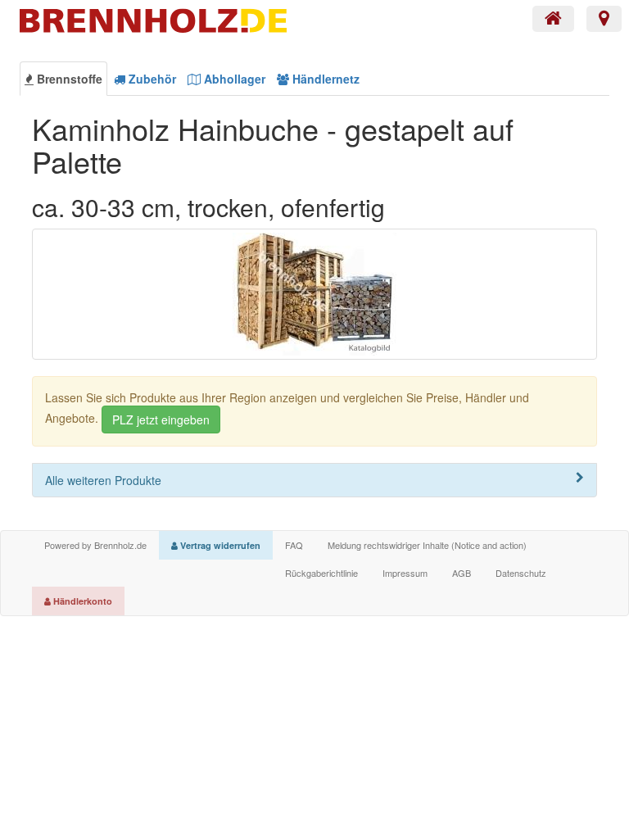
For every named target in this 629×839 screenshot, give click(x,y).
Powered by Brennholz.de (95, 544)
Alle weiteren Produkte (103, 480)
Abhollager (233, 78)
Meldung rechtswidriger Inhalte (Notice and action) (427, 544)
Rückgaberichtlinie (321, 572)
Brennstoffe (68, 78)
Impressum (405, 572)
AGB (461, 572)
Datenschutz (521, 572)
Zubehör (150, 78)
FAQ (294, 544)
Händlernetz (324, 78)
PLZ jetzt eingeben (161, 419)
